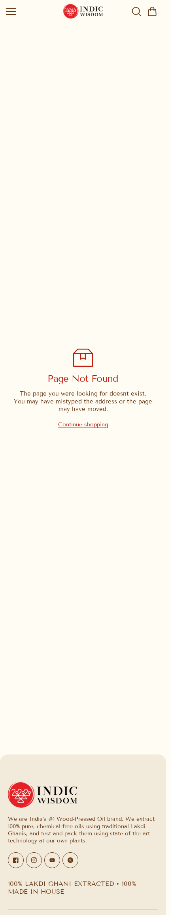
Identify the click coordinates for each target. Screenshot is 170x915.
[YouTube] (52, 860)
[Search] (136, 11)
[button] (152, 11)
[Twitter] (70, 860)
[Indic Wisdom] (83, 11)
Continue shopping (83, 424)
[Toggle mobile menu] (32, 11)
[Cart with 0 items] (152, 11)
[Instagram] (34, 860)
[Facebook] (16, 860)
